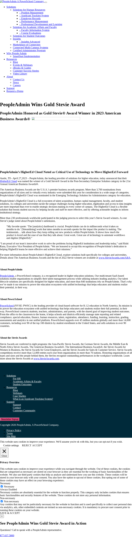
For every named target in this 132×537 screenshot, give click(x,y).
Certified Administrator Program (29, 50)
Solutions (11, 6)
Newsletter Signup (9, 419)
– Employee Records (30, 18)
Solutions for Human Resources (29, 9)
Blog (15, 62)
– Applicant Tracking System (34, 15)
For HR (17, 378)
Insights (17, 38)
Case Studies (19, 396)
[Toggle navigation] (45, 2)
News (16, 82)
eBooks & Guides (22, 67)
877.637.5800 (7, 535)
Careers (17, 85)
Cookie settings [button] (11, 445)
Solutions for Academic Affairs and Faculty (35, 27)
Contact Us (18, 79)
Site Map (11, 436)
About (9, 76)
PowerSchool (7, 305)
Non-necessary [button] (7, 498)
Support (10, 88)
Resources (11, 59)
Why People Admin (16, 53)
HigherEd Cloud (8, 181)
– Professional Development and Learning (40, 24)
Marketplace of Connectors (26, 44)
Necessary (9, 486)
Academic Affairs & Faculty (27, 381)
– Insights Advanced (29, 41)
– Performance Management (33, 21)
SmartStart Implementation (26, 56)
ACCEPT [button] (37, 445)
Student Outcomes (22, 384)
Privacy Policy (13, 430)
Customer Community (24, 410)
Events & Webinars (23, 65)
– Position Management (31, 12)
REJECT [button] (26, 445)
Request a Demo (14, 91)
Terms (9, 433)
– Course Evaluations (30, 33)
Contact (17, 407)
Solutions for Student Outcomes (29, 36)
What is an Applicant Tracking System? (33, 399)
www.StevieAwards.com (46, 358)
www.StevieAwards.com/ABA (114, 257)
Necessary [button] (5, 483)
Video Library (20, 73)
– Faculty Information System (34, 30)
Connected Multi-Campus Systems (30, 47)
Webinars (17, 393)
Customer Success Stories (26, 70)
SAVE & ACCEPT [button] (10, 513)
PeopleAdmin (7, 275)
